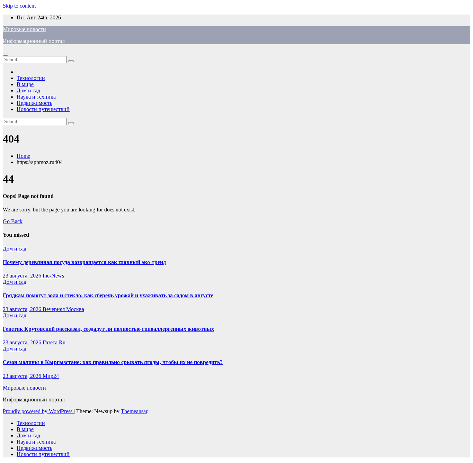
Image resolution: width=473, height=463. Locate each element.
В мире (25, 84)
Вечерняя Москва (63, 309)
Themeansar (134, 411)
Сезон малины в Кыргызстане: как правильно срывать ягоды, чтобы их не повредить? (113, 362)
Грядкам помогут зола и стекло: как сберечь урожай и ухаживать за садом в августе (108, 295)
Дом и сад (28, 90)
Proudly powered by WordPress (38, 411)
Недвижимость (34, 103)
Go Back (13, 221)
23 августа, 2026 (23, 276)
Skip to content (19, 6)
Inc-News (53, 276)
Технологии (31, 78)
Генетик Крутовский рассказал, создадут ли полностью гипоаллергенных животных (108, 329)
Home (23, 156)
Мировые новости (24, 29)
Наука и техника (36, 97)
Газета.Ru (54, 342)
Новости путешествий (43, 109)
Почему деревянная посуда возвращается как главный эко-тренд (84, 262)
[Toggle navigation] (5, 55)
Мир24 (51, 376)
